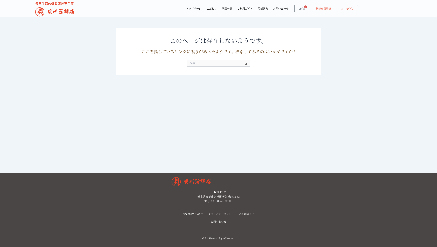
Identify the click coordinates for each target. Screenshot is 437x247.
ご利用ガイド (245, 8)
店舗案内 (263, 8)
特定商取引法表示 (193, 214)
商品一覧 (227, 8)
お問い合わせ (280, 8)
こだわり (212, 8)
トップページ (193, 8)
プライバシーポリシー (221, 214)
